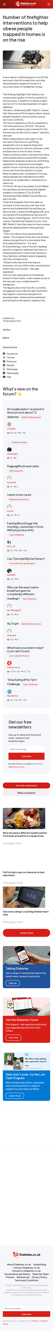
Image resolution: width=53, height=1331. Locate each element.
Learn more (15, 1095)
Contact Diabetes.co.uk (26, 1267)
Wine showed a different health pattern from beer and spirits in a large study (25, 834)
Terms (40, 764)
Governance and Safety (17, 1274)
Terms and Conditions (26, 1280)
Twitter (11, 357)
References (23, 1277)
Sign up (13, 983)
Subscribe (26, 756)
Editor (6, 337)
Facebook (12, 353)
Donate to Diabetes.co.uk (26, 1270)
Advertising (39, 1264)
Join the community (26, 785)
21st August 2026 (12, 843)
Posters (10, 1277)
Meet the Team (41, 1274)
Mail (9, 376)
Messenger (13, 373)
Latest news (26, 932)
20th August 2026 (13, 882)
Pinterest (12, 361)
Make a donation (26, 792)
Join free (13, 1037)
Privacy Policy (18, 767)
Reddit (10, 365)
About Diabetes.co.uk (19, 1264)
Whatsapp (12, 369)
